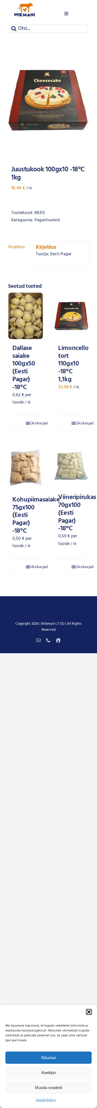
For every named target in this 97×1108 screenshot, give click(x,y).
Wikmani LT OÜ (52, 624)
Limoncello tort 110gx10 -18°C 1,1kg (73, 364)
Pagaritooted (47, 220)
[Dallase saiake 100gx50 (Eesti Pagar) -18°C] (25, 316)
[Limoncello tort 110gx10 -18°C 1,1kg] (71, 316)
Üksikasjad (34, 423)
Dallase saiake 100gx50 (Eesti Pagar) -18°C (23, 368)
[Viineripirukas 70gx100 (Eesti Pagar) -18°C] (71, 465)
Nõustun (48, 1057)
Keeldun (48, 1072)
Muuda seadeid (48, 1087)
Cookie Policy (46, 1100)
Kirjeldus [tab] (16, 247)
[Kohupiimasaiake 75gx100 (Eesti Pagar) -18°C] (25, 466)
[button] (89, 1012)
